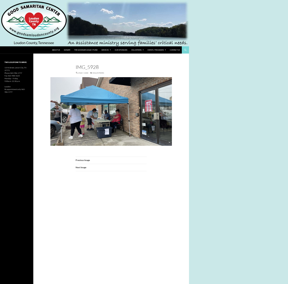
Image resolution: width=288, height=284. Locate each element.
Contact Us (175, 50)
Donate (67, 50)
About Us (56, 50)
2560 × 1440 (83, 73)
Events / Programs (156, 50)
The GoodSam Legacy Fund (86, 50)
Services (105, 50)
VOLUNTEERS (136, 50)
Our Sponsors (121, 50)
